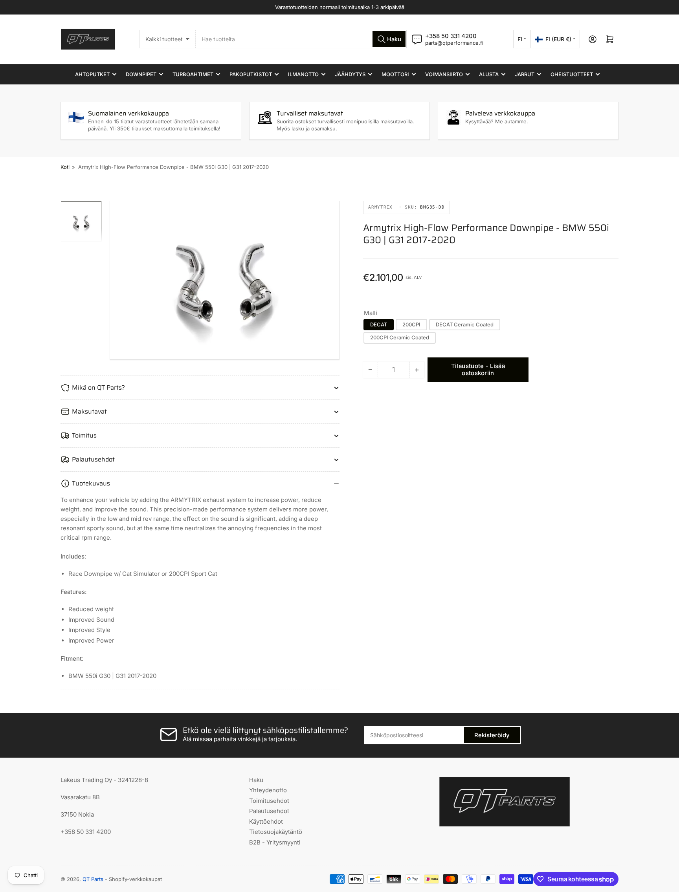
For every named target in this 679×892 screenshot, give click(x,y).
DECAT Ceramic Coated (465, 324)
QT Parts (93, 879)
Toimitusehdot (269, 800)
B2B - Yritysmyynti (275, 842)
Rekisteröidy (492, 735)
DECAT (378, 324)
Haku (256, 780)
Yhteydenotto (268, 790)
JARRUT (524, 74)
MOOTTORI (395, 74)
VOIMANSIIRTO (444, 74)
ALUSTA (489, 74)
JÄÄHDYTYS (350, 74)
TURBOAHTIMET (193, 74)
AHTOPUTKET (92, 74)
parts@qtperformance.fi (454, 43)
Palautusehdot (269, 811)
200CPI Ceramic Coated (399, 337)
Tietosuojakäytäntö (275, 831)
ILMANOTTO (303, 74)
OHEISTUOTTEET (572, 74)
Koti (65, 167)
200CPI (411, 324)
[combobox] (301, 39)
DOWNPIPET (141, 74)
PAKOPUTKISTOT (250, 74)
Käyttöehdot (266, 821)
